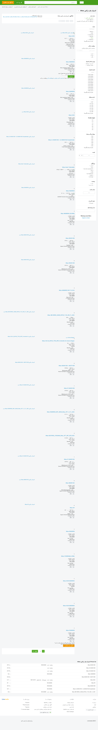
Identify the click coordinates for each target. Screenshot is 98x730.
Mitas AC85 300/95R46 (68, 581)
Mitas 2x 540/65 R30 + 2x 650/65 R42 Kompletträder (61, 140)
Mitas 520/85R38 (70, 630)
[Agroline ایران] (90, 2)
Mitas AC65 (71, 36)
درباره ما (94, 702)
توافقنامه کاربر (50, 78)
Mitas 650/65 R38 (70, 238)
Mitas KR (72, 507)
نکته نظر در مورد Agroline (68, 709)
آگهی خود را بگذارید (69, 645)
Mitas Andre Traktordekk (68, 167)
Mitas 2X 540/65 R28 (69, 388)
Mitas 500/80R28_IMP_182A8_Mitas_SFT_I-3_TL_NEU (60, 412)
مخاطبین (94, 707)
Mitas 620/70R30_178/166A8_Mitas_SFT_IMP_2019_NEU (60, 435)
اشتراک (71, 76)
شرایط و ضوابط (70, 702)
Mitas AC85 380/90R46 (68, 605)
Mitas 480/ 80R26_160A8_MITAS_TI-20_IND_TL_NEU (61, 315)
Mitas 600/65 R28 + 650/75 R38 (66, 365)
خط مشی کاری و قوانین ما (58, 78)
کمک (95, 704)
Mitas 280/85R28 (70, 62)
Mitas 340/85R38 (70, 91)
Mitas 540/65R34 (70, 191)
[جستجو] (76, 2)
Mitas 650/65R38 (70, 531)
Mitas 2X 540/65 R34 (69, 459)
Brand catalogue (70, 711)
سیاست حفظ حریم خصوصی (68, 704)
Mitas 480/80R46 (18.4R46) (67, 213)
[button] (73, 48)
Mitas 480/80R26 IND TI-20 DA (66, 290)
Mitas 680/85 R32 (70, 483)
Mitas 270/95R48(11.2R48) (67, 556)
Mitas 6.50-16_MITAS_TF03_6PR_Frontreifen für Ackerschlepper (58, 341)
